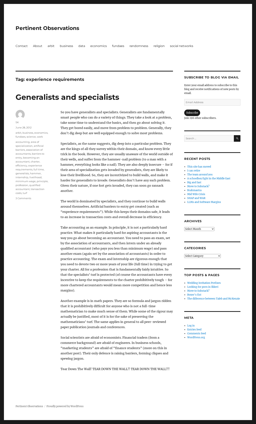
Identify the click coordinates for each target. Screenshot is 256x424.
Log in (191, 325)
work (40, 136)
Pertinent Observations (47, 28)
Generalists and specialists (67, 97)
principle (42, 181)
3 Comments (23, 198)
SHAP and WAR (196, 198)
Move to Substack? (198, 186)
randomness (138, 46)
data (81, 46)
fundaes (118, 46)
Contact (22, 46)
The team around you (200, 174)
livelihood (35, 177)
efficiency (21, 165)
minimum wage (26, 181)
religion (159, 46)
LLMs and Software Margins (204, 202)
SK (17, 122)
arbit (51, 46)
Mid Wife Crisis (196, 194)
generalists (22, 173)
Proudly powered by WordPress (65, 406)
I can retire (193, 170)
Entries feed (194, 329)
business (66, 46)
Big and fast (194, 182)
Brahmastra (194, 190)
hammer (35, 173)
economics (98, 46)
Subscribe (192, 112)
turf (25, 193)
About (37, 46)
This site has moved (199, 166)
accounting (23, 141)
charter (35, 161)
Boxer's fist (194, 294)
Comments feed (196, 333)
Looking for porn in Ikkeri (202, 286)
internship (22, 177)
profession (22, 185)
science (31, 136)
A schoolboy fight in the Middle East (208, 178)
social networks (181, 46)
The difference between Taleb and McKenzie (213, 298)
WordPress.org (196, 337)
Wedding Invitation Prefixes (204, 283)
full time (39, 169)
